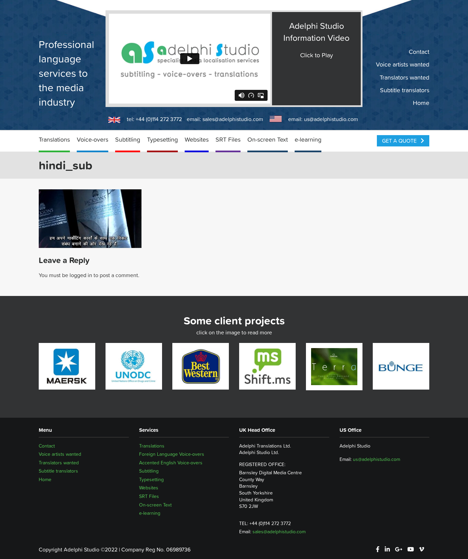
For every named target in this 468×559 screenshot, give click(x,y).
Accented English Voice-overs (170, 462)
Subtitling (127, 139)
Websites (197, 139)
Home (421, 102)
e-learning (308, 139)
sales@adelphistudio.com (232, 119)
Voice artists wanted (402, 64)
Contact (419, 51)
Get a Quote (400, 140)
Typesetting (162, 139)
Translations (54, 139)
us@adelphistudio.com (331, 119)
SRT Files (228, 139)
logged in (81, 275)
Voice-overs (92, 139)
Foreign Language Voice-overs (171, 454)
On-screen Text (267, 139)
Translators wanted (404, 77)
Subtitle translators (404, 90)
